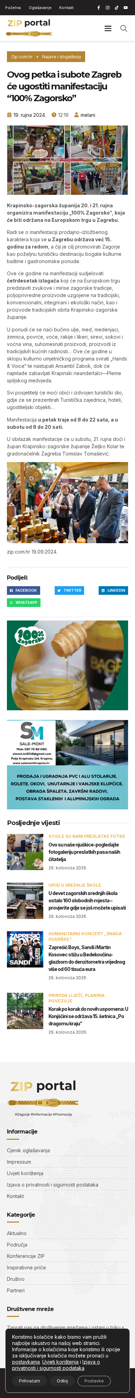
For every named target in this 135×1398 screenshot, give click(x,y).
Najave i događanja (61, 56)
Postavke (94, 1380)
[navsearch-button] (124, 28)
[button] (108, 28)
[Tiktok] (116, 7)
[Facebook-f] (98, 7)
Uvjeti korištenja (60, 1362)
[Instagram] (108, 7)
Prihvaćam (29, 1380)
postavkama (26, 1362)
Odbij (62, 1380)
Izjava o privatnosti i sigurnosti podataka (56, 1365)
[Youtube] (126, 7)
